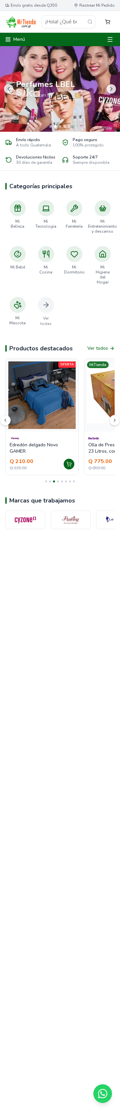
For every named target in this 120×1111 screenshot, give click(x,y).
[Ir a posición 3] (54, 481)
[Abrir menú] (110, 39)
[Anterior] (5, 420)
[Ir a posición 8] (74, 481)
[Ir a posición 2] (50, 481)
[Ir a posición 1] (46, 481)
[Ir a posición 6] (66, 481)
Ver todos (97, 348)
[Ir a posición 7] (70, 481)
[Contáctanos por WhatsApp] (102, 1093)
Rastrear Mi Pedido (97, 5)
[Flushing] (67, 520)
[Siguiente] (114, 420)
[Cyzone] (21, 520)
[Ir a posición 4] (58, 481)
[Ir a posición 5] (62, 481)
